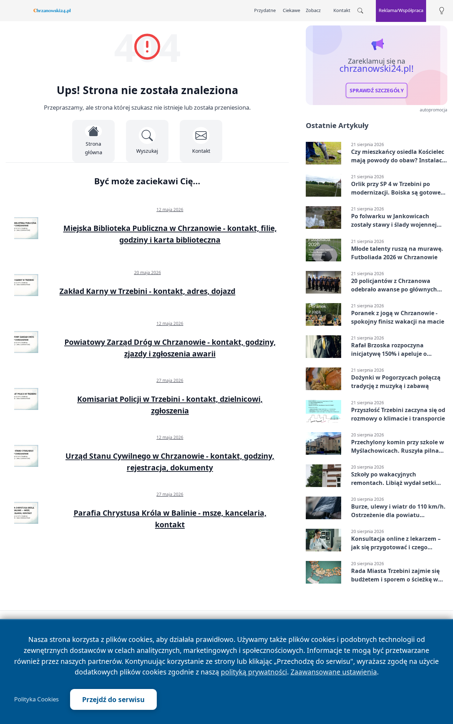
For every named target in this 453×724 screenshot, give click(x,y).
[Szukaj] (360, 10)
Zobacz (313, 10)
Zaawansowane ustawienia (334, 672)
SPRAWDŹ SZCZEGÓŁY (377, 90)
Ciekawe (291, 10)
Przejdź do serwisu (113, 699)
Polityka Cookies (36, 699)
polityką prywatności (254, 672)
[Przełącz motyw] (442, 11)
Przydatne (265, 10)
